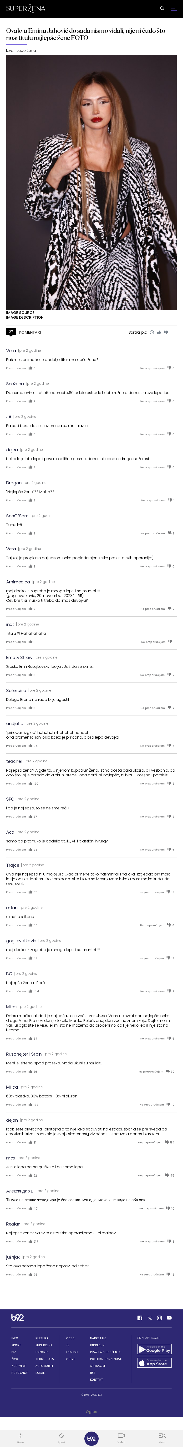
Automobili (44, 1366)
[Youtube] (169, 1318)
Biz (13, 1352)
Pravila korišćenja (105, 1352)
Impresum (97, 1345)
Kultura (42, 1338)
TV (68, 1345)
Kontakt (96, 1380)
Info (14, 1338)
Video (70, 1338)
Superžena (44, 1345)
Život (15, 1359)
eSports (42, 1352)
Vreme (71, 1359)
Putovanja (20, 1373)
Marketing (98, 1338)
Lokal (40, 1373)
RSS (92, 1373)
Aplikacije (98, 1366)
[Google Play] (154, 1349)
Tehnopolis (45, 1359)
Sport (16, 1345)
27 (11, 331)
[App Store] (154, 1363)
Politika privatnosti (106, 1359)
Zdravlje (18, 1366)
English (72, 1352)
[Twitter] (149, 1318)
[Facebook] (139, 1318)
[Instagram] (159, 1318)
